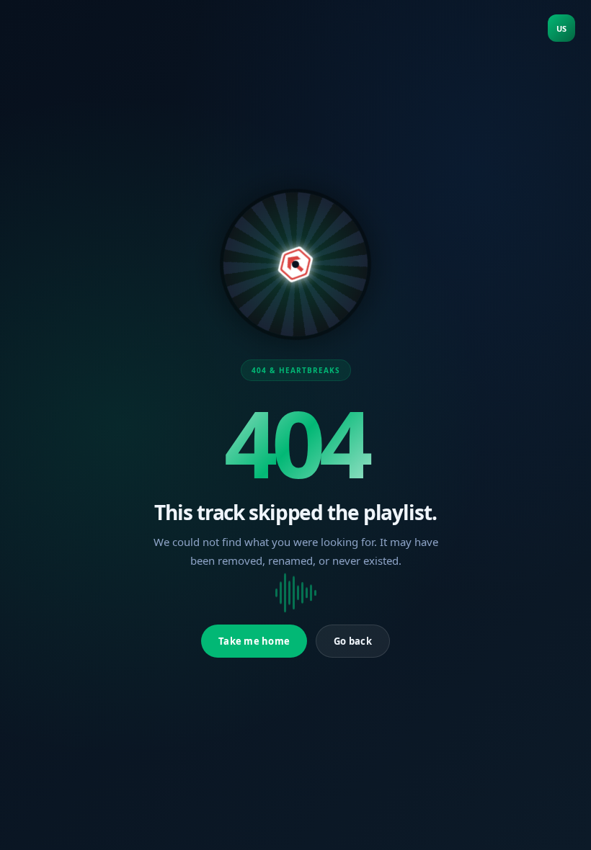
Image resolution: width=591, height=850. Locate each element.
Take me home (254, 641)
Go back (353, 641)
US (561, 28)
